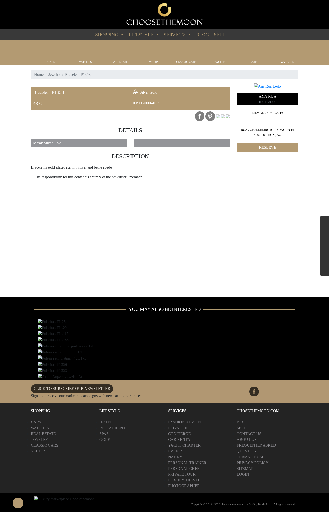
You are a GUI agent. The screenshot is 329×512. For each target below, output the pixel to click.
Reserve (267, 147)
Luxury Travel (184, 480)
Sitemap (245, 468)
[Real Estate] (119, 50)
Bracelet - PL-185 (52, 340)
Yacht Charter (184, 445)
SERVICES (175, 34)
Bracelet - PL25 (51, 322)
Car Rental (180, 439)
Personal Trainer (187, 463)
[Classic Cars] (186, 50)
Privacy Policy (253, 463)
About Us (247, 439)
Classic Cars (186, 62)
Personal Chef (183, 468)
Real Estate (119, 62)
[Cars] (51, 50)
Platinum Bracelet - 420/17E (60, 358)
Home (39, 74)
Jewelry (152, 62)
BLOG (242, 422)
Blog (202, 34)
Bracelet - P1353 (51, 371)
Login (243, 474)
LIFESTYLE (142, 34)
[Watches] (85, 50)
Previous (30, 52)
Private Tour (182, 474)
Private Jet (179, 428)
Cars (51, 62)
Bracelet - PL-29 (51, 328)
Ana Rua (267, 96)
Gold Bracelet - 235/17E (57, 352)
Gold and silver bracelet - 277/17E (65, 346)
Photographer (184, 486)
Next (298, 52)
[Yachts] (220, 50)
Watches (85, 62)
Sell (219, 34)
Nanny (175, 457)
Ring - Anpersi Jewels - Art (59, 377)
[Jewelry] (152, 50)
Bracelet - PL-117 (52, 334)
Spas (104, 434)
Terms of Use (250, 457)
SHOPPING (107, 34)
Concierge (179, 434)
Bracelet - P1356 (51, 364)
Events (175, 451)
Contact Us (249, 434)
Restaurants (113, 428)
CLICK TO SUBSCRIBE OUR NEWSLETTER (72, 389)
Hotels (107, 422)
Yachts (220, 62)
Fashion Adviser (185, 422)
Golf (104, 439)
